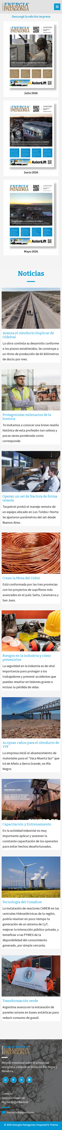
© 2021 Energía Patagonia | (20, 1125)
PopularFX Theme (47, 1125)
